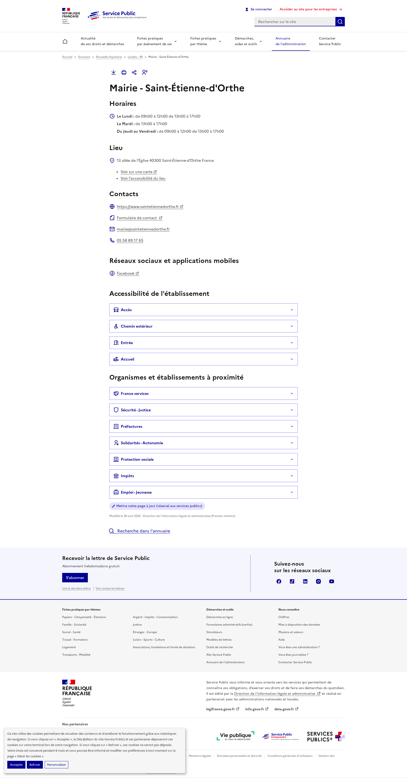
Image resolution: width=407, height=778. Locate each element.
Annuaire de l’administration (291, 41)
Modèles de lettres (219, 640)
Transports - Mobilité (76, 655)
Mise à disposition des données (299, 625)
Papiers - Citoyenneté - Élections (84, 617)
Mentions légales (200, 756)
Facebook (125, 273)
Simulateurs (214, 632)
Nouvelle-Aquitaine (109, 57)
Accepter (16, 764)
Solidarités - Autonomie (142, 443)
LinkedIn (305, 581)
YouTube (331, 581)
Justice (137, 625)
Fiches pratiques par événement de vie (154, 41)
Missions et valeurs (290, 632)
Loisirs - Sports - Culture (149, 640)
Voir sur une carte (136, 172)
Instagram (318, 581)
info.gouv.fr (254, 709)
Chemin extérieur (137, 326)
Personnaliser (56, 764)
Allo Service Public (218, 655)
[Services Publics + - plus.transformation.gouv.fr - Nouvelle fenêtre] (326, 736)
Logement (69, 647)
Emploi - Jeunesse (136, 492)
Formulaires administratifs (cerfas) (229, 625)
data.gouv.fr (284, 709)
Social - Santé (71, 632)
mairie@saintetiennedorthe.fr (143, 229)
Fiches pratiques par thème (203, 41)
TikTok (292, 581)
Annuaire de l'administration (225, 662)
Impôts (127, 476)
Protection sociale (137, 459)
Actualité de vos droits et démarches (102, 41)
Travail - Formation (75, 640)
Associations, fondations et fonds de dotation (164, 647)
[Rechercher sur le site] (340, 21)
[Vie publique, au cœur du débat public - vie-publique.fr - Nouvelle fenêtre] (235, 736)
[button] (144, 72)
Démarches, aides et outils (246, 41)
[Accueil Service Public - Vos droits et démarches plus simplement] (118, 20)
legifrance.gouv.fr (220, 709)
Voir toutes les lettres (110, 588)
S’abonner (75, 577)
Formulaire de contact (137, 218)
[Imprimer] (124, 72)
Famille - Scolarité (74, 625)
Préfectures (131, 426)
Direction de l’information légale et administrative (275, 693)
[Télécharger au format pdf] (113, 72)
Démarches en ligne (219, 617)
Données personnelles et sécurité (239, 756)
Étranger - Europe (145, 632)
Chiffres (283, 617)
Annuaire (84, 57)
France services (135, 393)
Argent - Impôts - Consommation (155, 617)
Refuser (34, 764)
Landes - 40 (135, 57)
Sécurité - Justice (136, 410)
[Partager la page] (134, 72)
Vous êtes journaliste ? (293, 655)
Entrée (127, 342)
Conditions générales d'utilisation (290, 756)
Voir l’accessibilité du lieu (143, 178)
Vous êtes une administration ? (299, 647)
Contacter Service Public (330, 41)
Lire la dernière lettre (76, 588)
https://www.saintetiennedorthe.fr (148, 206)
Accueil (67, 57)
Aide (281, 640)
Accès (126, 310)
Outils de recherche (219, 647)
